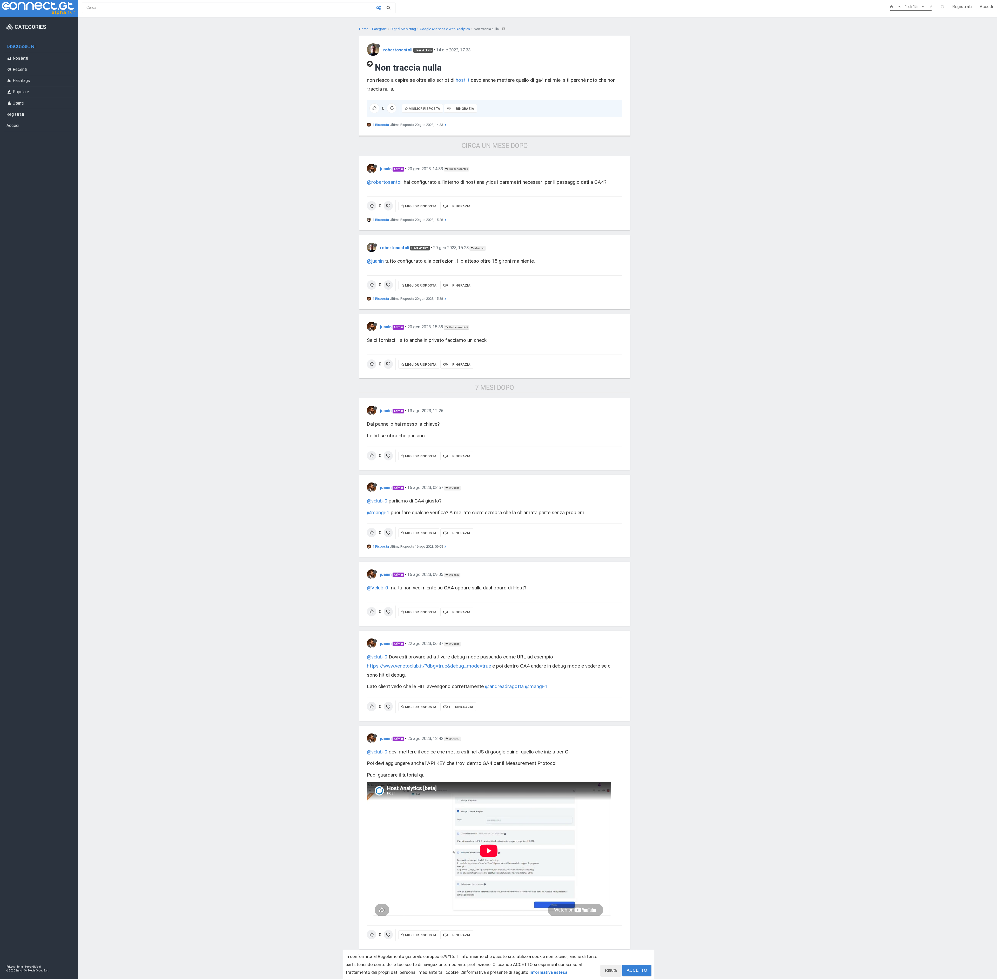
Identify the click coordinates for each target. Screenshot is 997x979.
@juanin (479, 248)
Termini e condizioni (29, 966)
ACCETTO (637, 970)
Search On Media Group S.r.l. (32, 970)
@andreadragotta (504, 686)
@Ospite (453, 487)
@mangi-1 (378, 512)
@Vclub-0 (377, 588)
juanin (386, 168)
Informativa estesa (548, 972)
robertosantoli (397, 49)
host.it (462, 80)
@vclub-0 (377, 501)
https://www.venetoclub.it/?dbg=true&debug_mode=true (429, 666)
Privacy (10, 966)
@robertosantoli (458, 168)
